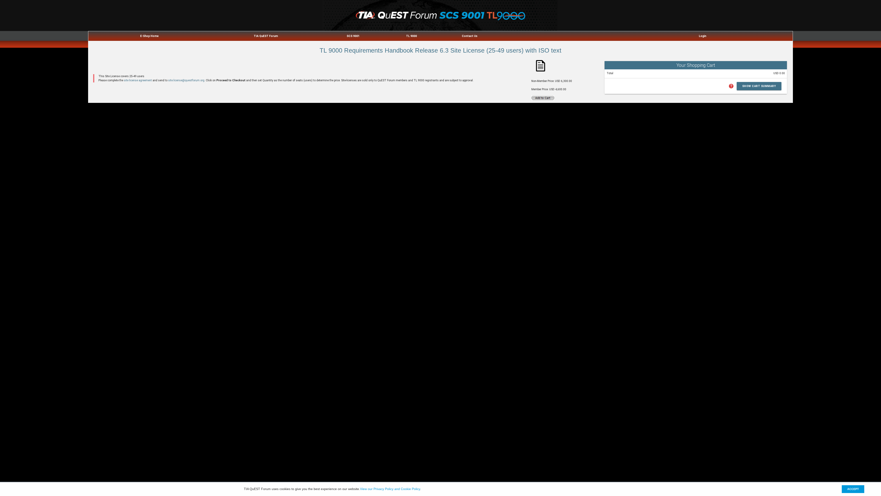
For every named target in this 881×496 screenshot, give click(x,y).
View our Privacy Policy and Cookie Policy (390, 489)
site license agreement (138, 80)
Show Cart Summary (759, 86)
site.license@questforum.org (186, 80)
